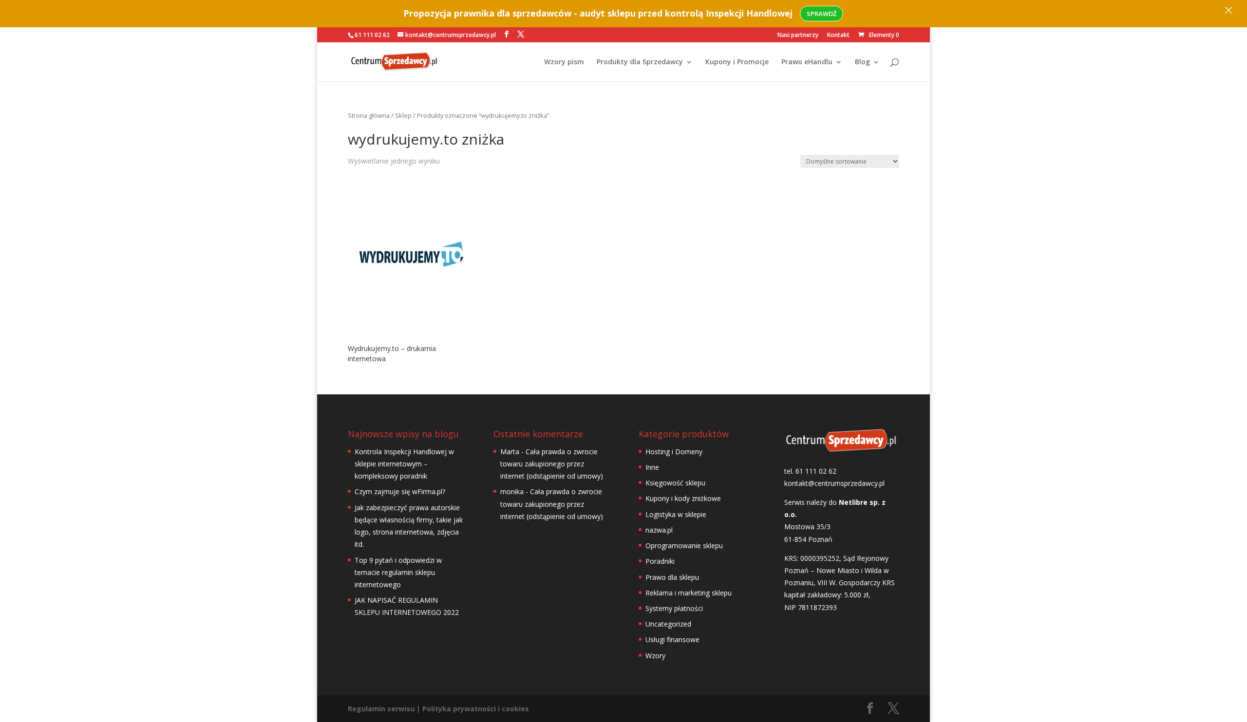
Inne (652, 467)
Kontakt (838, 35)
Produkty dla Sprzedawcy (640, 62)
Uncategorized (668, 624)
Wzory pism (564, 62)
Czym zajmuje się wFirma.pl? (400, 491)
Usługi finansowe (672, 639)
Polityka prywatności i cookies (475, 708)
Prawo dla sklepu (672, 577)
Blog (862, 62)
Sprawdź (821, 13)
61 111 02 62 (372, 35)
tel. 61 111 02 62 (810, 471)
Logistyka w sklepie (675, 514)
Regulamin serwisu (381, 708)
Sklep (403, 115)
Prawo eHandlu (806, 62)
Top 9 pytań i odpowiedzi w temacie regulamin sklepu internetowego (398, 572)
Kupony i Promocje (737, 62)
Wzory (655, 655)
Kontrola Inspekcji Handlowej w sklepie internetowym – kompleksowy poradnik (404, 464)
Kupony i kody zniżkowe (683, 498)
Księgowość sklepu (675, 482)
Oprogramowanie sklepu (684, 545)
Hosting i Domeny (673, 451)
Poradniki (660, 561)
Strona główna (369, 115)
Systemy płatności (674, 608)
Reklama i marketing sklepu (688, 592)
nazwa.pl (659, 530)
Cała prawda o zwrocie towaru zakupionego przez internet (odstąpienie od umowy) (551, 464)
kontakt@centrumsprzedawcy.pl (834, 483)
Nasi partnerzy (797, 35)
